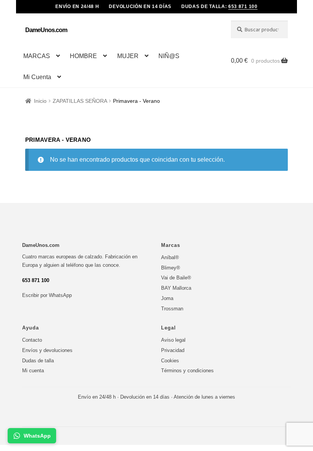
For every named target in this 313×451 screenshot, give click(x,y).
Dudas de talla (38, 360)
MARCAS (36, 56)
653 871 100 (243, 6)
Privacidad (172, 350)
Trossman (172, 308)
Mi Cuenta (37, 77)
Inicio (40, 101)
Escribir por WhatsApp (47, 295)
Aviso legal (173, 340)
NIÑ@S (168, 56)
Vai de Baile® (176, 278)
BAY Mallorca (176, 288)
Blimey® (170, 268)
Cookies (170, 360)
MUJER (128, 56)
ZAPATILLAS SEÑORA (80, 101)
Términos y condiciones (187, 370)
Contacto (32, 340)
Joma (167, 298)
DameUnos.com (46, 30)
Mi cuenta (33, 370)
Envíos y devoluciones (47, 350)
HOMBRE (83, 56)
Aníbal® (170, 257)
